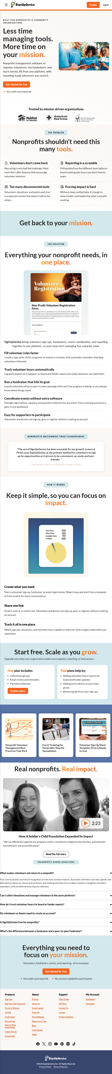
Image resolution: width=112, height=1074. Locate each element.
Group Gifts (10, 1036)
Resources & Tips (39, 1021)
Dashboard (90, 999)
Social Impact (37, 1008)
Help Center (64, 999)
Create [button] (93, 4)
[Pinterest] (62, 1044)
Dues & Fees (10, 1021)
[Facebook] (38, 1044)
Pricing (35, 999)
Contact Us (63, 1008)
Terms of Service (61, 1067)
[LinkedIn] (68, 1044)
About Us (36, 1004)
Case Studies (37, 1030)
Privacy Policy (45, 1067)
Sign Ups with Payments (15, 1004)
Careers (62, 1012)
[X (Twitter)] (44, 1044)
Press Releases (38, 1017)
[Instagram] (50, 1044)
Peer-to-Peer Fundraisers (10, 1026)
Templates (90, 1004)
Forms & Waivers (12, 1008)
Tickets (8, 1012)
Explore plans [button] (18, 690)
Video (34, 1034)
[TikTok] (74, 1044)
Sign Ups (8, 999)
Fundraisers (10, 1017)
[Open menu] (6, 5)
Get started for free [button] (16, 84)
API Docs (63, 1004)
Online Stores (11, 1032)
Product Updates (66, 1017)
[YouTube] (56, 1044)
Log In (106, 4)
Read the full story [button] (56, 854)
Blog (34, 1026)
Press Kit (36, 1012)
